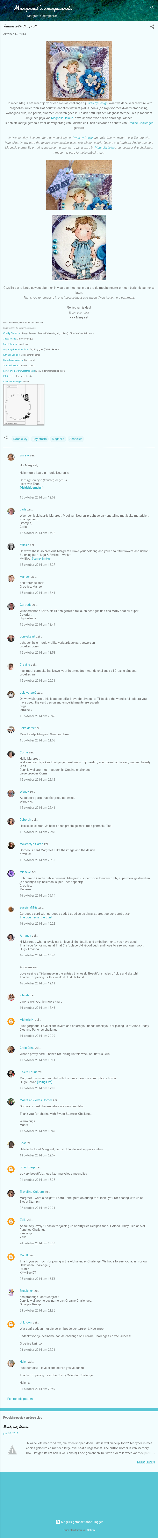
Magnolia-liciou (105, 148)
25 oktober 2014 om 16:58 (37, 1279)
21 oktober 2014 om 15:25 (37, 1180)
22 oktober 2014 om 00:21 (37, 1208)
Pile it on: (7, 376)
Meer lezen (146, 1462)
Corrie (24, 752)
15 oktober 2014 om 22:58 (37, 832)
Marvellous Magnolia (13, 360)
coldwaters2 (28, 692)
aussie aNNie (28, 907)
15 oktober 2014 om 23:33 (37, 860)
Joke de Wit (28, 728)
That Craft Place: (11, 365)
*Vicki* (24, 545)
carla (23, 509)
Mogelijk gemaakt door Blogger (81, 1522)
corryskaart (27, 636)
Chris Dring (27, 1048)
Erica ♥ (24, 455)
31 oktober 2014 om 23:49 (37, 1389)
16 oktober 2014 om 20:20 (37, 1036)
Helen (23, 1362)
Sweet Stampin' (10, 344)
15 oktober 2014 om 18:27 (37, 565)
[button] (152, 27)
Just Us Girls (9, 339)
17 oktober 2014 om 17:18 (37, 1088)
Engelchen (27, 1291)
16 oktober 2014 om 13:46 (37, 1008)
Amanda (25, 935)
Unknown (26, 1322)
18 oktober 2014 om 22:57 (37, 1155)
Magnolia (58, 439)
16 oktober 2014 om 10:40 (37, 955)
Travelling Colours (32, 1192)
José (23, 1143)
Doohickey (20, 439)
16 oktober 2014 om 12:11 (37, 983)
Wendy (24, 791)
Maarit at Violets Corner (36, 1100)
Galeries (91, 1530)
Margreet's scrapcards (42, 8)
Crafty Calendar (12, 333)
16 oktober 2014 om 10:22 (37, 923)
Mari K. (24, 1255)
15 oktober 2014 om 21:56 (37, 740)
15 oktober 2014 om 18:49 (37, 624)
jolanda (24, 995)
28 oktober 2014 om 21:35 (37, 1310)
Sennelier (76, 439)
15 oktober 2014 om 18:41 (37, 593)
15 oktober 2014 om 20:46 (37, 716)
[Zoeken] (152, 8)
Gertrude (25, 605)
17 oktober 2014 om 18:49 (37, 1131)
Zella (23, 1220)
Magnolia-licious (62, 118)
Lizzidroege (27, 1167)
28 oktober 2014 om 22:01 (37, 1350)
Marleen (25, 577)
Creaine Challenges (140, 123)
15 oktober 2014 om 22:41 (37, 808)
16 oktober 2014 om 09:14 (37, 895)
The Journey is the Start (36, 917)
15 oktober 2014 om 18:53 (37, 652)
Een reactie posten (20, 1399)
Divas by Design (97, 103)
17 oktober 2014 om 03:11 (37, 1060)
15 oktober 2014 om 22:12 (37, 779)
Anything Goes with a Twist (16, 349)
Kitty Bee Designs (11, 355)
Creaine (25, 664)
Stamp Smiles (41, 558)
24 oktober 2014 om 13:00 (37, 1243)
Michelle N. (27, 1020)
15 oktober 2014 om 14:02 (37, 533)
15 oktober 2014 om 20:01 (37, 680)
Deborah (25, 819)
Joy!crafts (40, 439)
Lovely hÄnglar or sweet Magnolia (19, 371)
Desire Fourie (28, 1072)
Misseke (25, 872)
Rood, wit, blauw (15, 1427)
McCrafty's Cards (31, 844)
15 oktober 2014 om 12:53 (37, 497)
